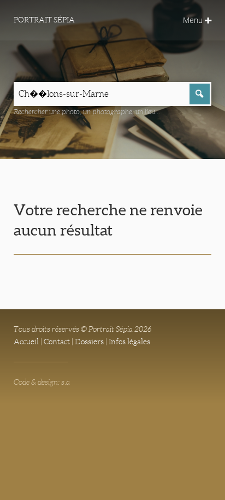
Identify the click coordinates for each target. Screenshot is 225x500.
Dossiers (89, 341)
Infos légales (129, 341)
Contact (57, 341)
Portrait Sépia (44, 19)
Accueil (26, 341)
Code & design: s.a (42, 382)
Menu (194, 20)
